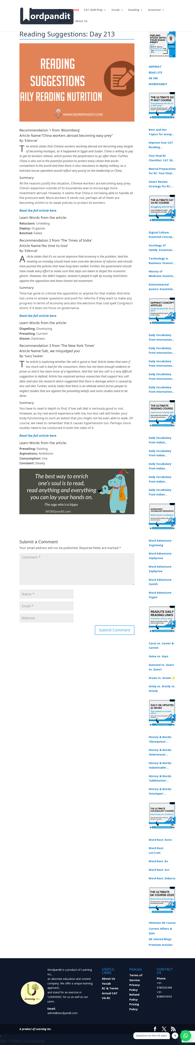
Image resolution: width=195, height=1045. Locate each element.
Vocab (115, 10)
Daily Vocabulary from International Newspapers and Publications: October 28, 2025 (161, 363)
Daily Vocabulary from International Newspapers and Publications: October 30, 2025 (161, 350)
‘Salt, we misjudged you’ (61, 351)
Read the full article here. (38, 210)
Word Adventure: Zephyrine (160, 569)
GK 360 (153, 78)
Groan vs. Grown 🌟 (162, 678)
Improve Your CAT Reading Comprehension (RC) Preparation (161, 145)
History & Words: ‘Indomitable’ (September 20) (160, 765)
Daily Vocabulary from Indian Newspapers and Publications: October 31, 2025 (160, 440)
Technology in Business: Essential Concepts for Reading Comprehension (162, 261)
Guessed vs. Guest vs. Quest (161, 667)
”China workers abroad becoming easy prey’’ (77, 135)
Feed (76, 10)
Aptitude (64, 21)
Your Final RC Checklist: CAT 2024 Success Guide (162, 158)
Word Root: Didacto (162, 878)
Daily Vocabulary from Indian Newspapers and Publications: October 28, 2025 (160, 466)
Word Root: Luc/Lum (156, 850)
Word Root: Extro (160, 840)
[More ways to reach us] (175, 1035)
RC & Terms (110, 988)
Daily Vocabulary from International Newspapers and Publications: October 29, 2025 (161, 389)
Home (62, 10)
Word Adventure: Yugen (160, 595)
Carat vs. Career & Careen (161, 646)
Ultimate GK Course (162, 923)
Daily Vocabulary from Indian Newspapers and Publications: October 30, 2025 (160, 453)
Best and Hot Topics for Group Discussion (160, 132)
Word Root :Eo (158, 861)
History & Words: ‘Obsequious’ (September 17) (160, 739)
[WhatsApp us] (185, 1035)
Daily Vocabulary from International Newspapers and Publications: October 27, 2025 (161, 376)
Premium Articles (161, 945)
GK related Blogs (160, 939)
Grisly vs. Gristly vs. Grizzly (162, 688)
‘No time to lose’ (55, 245)
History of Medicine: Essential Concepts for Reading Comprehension (162, 274)
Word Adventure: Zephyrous (160, 556)
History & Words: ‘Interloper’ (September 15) (160, 791)
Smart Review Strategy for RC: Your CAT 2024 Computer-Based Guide (160, 184)
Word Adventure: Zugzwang (160, 543)
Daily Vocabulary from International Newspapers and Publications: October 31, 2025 (161, 337)
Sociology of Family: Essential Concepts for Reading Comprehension (160, 248)
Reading (133, 10)
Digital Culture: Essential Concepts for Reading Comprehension (162, 235)
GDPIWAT (155, 66)
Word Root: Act (159, 870)
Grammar (154, 10)
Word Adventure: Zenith (160, 582)
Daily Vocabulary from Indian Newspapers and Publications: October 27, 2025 (160, 479)
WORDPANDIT (158, 84)
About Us (81, 21)
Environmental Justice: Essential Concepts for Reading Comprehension (160, 287)
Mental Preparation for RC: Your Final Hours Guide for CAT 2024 (162, 171)
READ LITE (155, 72)
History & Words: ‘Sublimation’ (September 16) (160, 778)
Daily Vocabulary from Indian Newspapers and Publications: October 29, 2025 (160, 492)
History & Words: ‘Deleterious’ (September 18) (160, 752)
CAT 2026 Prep (93, 10)
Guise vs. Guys (158, 656)
